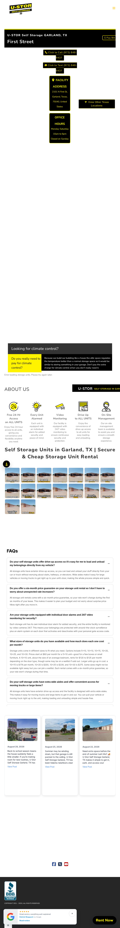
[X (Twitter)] (60, 865)
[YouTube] (66, 865)
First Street (20, 41)
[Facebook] (54, 865)
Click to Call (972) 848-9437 (62, 55)
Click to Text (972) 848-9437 (62, 68)
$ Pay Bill (109, 37)
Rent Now (104, 920)
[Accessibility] (6, 464)
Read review (24, 921)
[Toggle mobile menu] (114, 8)
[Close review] (72, 913)
